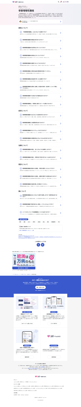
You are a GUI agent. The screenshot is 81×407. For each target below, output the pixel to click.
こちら (39, 369)
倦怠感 (39, 221)
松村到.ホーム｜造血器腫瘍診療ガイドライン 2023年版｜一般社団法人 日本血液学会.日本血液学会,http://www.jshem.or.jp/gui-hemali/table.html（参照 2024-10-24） (40, 237)
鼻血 (44, 221)
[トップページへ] (40, 377)
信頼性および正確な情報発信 (32, 368)
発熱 (48, 221)
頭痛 (24, 221)
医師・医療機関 (41, 366)
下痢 (59, 221)
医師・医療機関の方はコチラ (40, 290)
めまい (29, 221)
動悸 (20, 221)
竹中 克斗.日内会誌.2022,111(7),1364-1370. (26, 235)
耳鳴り (34, 221)
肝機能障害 (53, 221)
